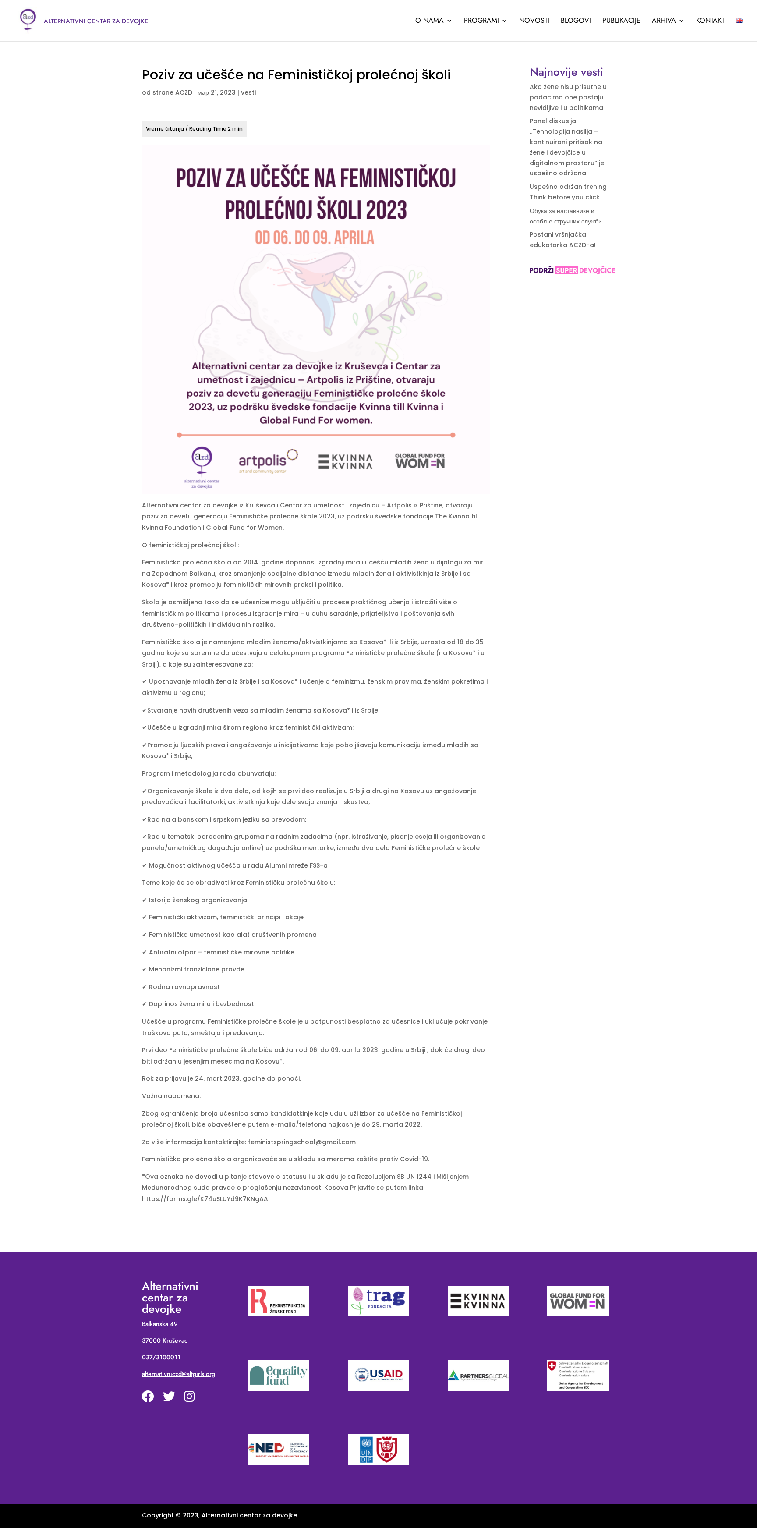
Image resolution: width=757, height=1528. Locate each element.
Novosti (534, 21)
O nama (429, 21)
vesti (248, 92)
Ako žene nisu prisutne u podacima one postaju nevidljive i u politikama (568, 97)
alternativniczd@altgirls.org (178, 1373)
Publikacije (621, 21)
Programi (481, 21)
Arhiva (664, 21)
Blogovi (576, 21)
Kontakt (710, 21)
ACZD (183, 92)
